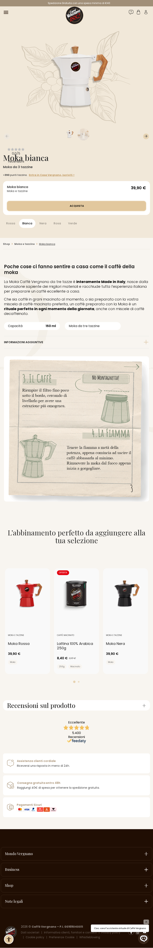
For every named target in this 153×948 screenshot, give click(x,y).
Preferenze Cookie (62, 937)
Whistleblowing (89, 937)
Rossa (10, 223)
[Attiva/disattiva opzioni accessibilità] (9, 939)
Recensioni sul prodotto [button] (41, 705)
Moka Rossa (18, 643)
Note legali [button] (14, 901)
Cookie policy (35, 937)
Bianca (27, 223)
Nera (42, 223)
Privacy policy (110, 932)
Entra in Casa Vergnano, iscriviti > (52, 175)
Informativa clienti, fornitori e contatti (70, 932)
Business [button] (12, 869)
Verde (72, 223)
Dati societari (30, 932)
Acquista (76, 206)
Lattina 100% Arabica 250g (75, 645)
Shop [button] (9, 885)
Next (146, 136)
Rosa (57, 223)
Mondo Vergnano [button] (19, 853)
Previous (7, 136)
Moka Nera (115, 643)
